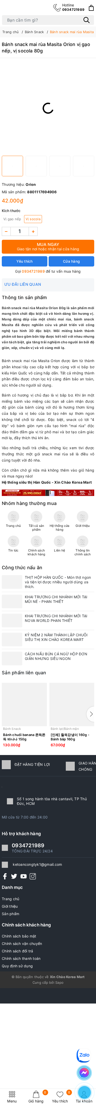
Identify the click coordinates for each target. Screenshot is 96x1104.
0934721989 (73, 7)
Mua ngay (48, 246)
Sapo (59, 982)
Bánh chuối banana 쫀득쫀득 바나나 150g (24, 737)
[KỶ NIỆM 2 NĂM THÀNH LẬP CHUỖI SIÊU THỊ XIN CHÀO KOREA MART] (12, 639)
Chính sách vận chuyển (22, 943)
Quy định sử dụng (17, 966)
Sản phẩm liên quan (24, 672)
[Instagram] (33, 876)
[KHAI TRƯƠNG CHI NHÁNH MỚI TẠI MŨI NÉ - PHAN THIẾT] (12, 601)
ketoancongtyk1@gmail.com (37, 864)
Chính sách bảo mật (19, 936)
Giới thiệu (10, 906)
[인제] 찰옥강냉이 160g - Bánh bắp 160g (70, 737)
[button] (90, 714)
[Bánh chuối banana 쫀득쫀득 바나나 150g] (24, 704)
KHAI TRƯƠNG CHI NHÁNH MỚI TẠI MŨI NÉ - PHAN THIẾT (56, 599)
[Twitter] (14, 876)
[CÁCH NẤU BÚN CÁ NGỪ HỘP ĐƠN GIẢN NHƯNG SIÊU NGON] (12, 658)
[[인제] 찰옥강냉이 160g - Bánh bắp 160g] (71, 704)
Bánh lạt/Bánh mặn (65, 729)
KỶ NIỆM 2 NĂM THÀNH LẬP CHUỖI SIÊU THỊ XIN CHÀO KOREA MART (56, 637)
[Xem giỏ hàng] (91, 8)
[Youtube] (23, 876)
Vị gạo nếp (12, 219)
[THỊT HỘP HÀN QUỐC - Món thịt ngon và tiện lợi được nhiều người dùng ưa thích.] (12, 582)
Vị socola (33, 219)
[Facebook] (5, 876)
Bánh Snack (12, 729)
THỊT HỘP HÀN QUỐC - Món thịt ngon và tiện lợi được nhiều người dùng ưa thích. (58, 582)
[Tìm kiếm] (86, 20)
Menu (12, 1101)
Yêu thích (61, 1097)
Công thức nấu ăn (22, 567)
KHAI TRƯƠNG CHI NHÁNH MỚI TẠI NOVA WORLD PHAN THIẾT (56, 618)
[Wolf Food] (48, 492)
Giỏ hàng (37, 1097)
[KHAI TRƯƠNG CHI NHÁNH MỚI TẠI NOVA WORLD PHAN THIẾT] (12, 620)
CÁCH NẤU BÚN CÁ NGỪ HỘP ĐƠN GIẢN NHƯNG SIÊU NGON (56, 656)
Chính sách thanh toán (21, 958)
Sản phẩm (10, 914)
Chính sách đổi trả (17, 951)
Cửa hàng (71, 261)
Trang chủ (10, 899)
